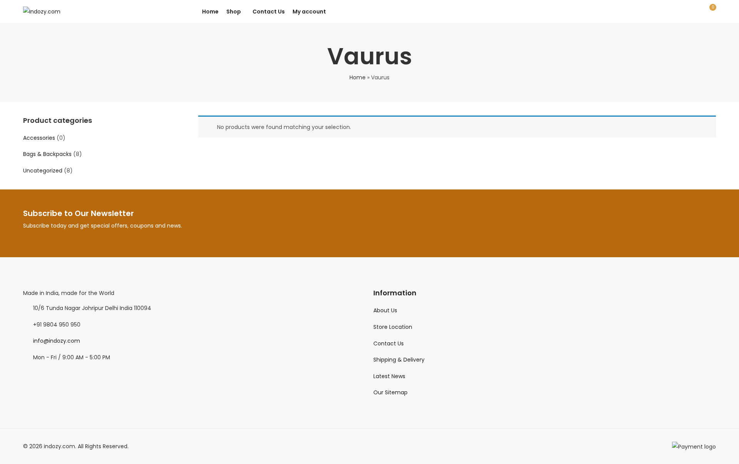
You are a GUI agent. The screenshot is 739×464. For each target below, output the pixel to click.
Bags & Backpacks (47, 154)
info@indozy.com (56, 341)
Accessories (39, 138)
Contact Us (388, 343)
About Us (385, 310)
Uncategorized (42, 170)
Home (357, 77)
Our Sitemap (390, 392)
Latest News (389, 376)
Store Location (392, 327)
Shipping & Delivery (399, 359)
